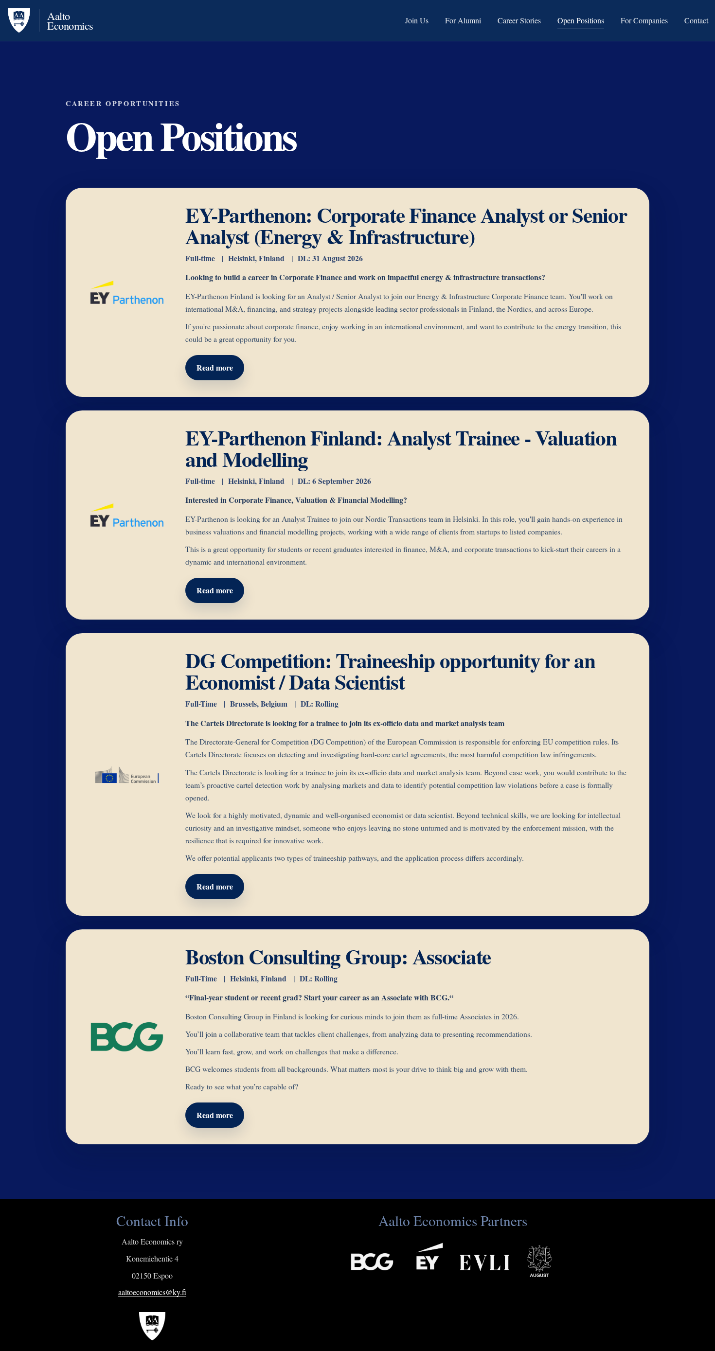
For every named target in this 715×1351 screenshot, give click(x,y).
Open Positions (580, 20)
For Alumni (463, 20)
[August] (538, 1256)
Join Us (417, 20)
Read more (215, 367)
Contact (696, 20)
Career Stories (519, 20)
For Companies (644, 20)
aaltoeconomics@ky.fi (152, 1292)
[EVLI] (467, 1256)
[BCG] (352, 1256)
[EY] (410, 1256)
